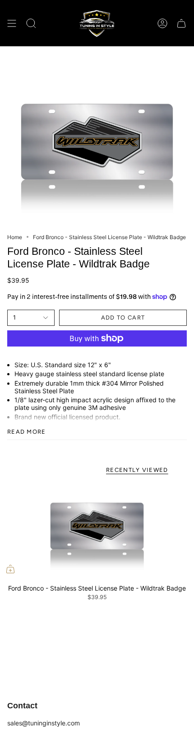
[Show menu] (12, 23)
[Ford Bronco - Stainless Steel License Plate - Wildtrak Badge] (97, 531)
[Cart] (181, 23)
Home (14, 237)
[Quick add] (10, 569)
